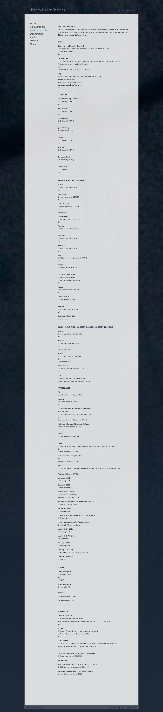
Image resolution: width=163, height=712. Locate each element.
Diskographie (36, 34)
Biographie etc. (37, 27)
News (33, 44)
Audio (33, 37)
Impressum (29, 707)
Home (33, 23)
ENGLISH (121, 11)
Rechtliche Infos (38, 707)
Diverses (34, 40)
